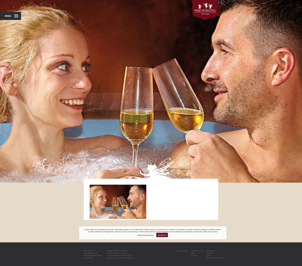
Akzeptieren (162, 235)
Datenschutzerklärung (214, 258)
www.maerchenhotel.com (124, 258)
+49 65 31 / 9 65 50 (121, 250)
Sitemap (209, 253)
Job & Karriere (196, 250)
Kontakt (194, 255)
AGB (208, 255)
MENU (8, 15)
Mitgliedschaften (182, 250)
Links (193, 253)
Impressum (210, 250)
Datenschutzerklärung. (145, 235)
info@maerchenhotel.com (122, 255)
